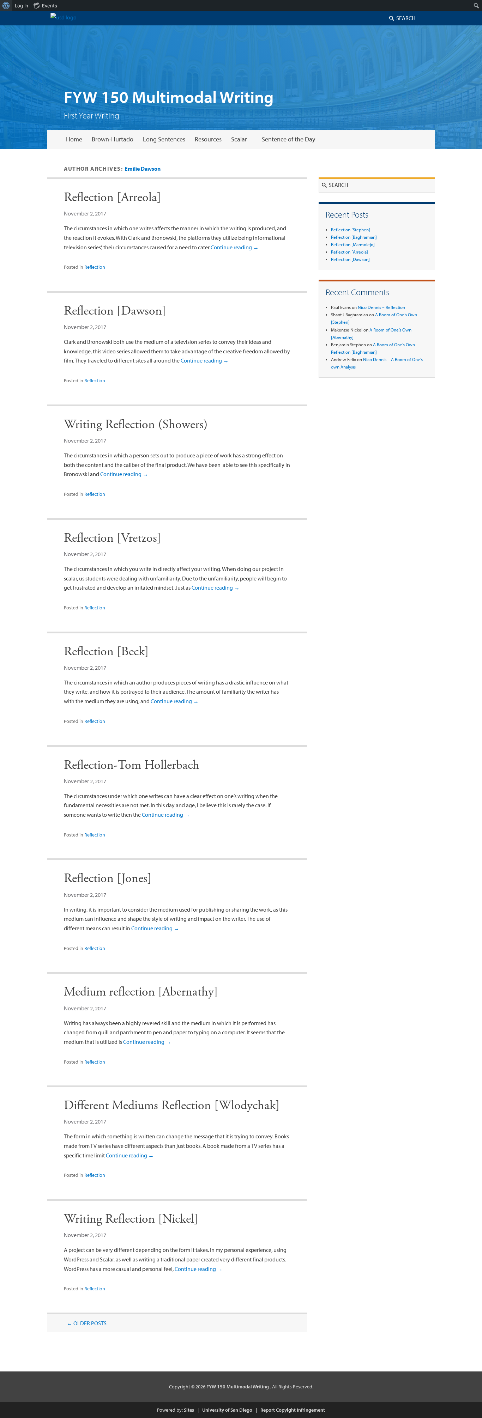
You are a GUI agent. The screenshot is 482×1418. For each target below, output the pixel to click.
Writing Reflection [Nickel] (131, 1219)
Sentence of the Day (288, 139)
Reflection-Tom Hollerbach (131, 765)
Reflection (94, 267)
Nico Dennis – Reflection (381, 307)
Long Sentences (164, 139)
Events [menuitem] (49, 5)
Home (74, 139)
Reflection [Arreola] (112, 197)
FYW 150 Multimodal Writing (169, 96)
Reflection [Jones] (108, 878)
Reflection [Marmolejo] (353, 244)
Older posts (87, 1323)
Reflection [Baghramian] (354, 237)
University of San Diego (227, 1410)
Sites (189, 1410)
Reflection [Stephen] (350, 229)
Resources (208, 139)
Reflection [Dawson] (115, 311)
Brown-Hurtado (112, 139)
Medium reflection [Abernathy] (141, 992)
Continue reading (235, 247)
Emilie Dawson (143, 168)
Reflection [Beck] (106, 652)
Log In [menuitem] (21, 5)
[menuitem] (6, 5)
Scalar (239, 139)
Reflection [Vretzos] (112, 538)
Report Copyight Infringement (292, 1410)
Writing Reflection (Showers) (136, 424)
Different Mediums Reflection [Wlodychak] (172, 1105)
